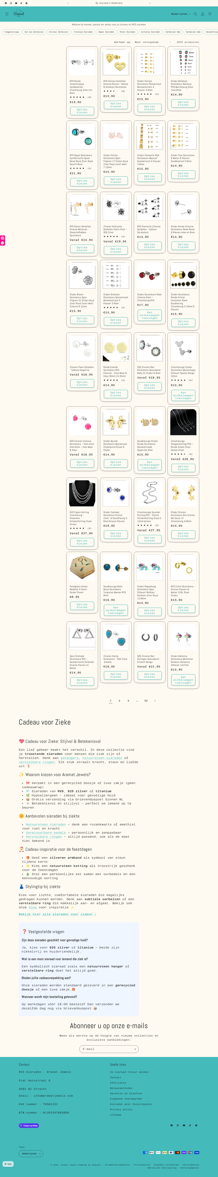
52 (146, 700)
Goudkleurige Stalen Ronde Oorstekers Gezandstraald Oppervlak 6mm (147, 446)
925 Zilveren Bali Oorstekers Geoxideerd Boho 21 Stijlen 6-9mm (148, 370)
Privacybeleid (142, 1165)
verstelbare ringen (37, 762)
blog (33, 907)
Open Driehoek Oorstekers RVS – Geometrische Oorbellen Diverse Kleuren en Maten (82, 662)
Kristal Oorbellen (58, 32)
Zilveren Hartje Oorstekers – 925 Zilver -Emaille (115, 659)
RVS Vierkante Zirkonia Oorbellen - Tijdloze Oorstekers (148, 229)
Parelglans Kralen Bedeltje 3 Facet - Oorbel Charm (79, 589)
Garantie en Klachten (126, 1093)
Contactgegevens (189, 1168)
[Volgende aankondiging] (150, 3)
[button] (6, 14)
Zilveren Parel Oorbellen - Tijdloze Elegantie (82, 369)
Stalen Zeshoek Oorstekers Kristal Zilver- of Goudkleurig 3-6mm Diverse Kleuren (115, 517)
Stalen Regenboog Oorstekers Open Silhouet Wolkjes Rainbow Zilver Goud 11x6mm (147, 592)
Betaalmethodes (121, 1088)
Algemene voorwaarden (166, 1165)
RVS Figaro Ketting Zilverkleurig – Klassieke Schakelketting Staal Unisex (81, 518)
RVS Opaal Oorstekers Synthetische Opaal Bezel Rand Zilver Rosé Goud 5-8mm (81, 160)
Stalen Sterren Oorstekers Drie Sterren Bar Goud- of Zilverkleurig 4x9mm (183, 517)
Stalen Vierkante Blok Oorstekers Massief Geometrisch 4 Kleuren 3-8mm (148, 160)
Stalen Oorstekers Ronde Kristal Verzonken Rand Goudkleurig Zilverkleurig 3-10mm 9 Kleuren (182, 302)
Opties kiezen (82, 111)
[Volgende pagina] (154, 700)
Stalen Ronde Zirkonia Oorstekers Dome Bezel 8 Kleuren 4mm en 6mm (183, 229)
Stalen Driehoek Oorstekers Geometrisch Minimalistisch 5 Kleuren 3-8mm (115, 299)
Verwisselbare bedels (46, 832)
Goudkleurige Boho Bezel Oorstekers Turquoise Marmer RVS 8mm (114, 591)
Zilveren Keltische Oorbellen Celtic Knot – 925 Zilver (115, 229)
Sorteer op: (123, 42)
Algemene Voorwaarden (126, 1098)
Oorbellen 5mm (173, 32)
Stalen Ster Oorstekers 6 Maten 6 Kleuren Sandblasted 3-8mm (183, 158)
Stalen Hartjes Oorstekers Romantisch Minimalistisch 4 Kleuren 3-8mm (149, 86)
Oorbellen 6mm (193, 32)
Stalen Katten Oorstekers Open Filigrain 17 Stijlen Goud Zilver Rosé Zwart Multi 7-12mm (115, 161)
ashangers (69, 758)
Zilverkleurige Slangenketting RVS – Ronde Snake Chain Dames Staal (182, 446)
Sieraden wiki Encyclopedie (131, 1104)
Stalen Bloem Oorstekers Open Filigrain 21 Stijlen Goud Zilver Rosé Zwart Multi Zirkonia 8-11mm (82, 300)
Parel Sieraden (127, 32)
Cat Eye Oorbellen (34, 32)
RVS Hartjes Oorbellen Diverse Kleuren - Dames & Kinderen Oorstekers (115, 84)
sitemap (115, 1114)
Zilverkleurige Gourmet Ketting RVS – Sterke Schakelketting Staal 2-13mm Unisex (149, 517)
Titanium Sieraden (83, 32)
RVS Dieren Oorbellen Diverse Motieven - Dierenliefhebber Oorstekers (80, 231)
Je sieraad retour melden (129, 1072)
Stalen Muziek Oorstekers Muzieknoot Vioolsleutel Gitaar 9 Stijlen (115, 446)
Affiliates (118, 1082)
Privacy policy (121, 1109)
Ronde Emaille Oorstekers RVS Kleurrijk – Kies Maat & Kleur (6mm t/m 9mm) (115, 372)
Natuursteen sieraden (46, 824)
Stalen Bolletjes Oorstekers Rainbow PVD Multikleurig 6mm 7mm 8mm (182, 86)
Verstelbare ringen (44, 836)
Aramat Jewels (69, 1165)
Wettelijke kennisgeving (162, 1168)
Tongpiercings (11, 32)
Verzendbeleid (191, 1165)
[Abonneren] (134, 1049)
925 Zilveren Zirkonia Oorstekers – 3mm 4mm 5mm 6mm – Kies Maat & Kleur (82, 446)
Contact (115, 1077)
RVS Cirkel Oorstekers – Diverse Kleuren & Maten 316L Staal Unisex (183, 591)
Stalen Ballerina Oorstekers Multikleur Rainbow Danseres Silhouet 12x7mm (182, 661)
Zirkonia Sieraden (150, 32)
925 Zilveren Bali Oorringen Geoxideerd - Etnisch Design (148, 659)
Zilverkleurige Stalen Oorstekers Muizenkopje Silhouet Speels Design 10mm (183, 372)
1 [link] (111, 700)
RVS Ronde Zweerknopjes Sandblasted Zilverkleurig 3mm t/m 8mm (81, 87)
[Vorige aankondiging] (68, 3)
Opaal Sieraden (106, 32)
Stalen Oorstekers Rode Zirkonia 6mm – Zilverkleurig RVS (149, 297)
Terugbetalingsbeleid (117, 1165)
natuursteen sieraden (102, 758)
